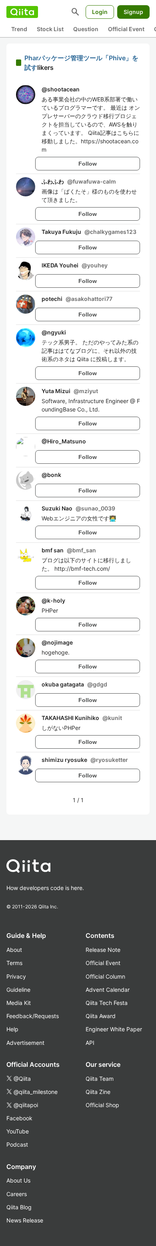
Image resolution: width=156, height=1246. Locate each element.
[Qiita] (22, 12)
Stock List (50, 29)
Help (12, 1029)
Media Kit (18, 1002)
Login (100, 11)
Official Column (105, 976)
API (90, 1042)
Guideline (18, 989)
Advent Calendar (108, 989)
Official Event (126, 29)
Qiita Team (100, 1078)
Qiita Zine (98, 1091)
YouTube (17, 1131)
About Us (18, 1180)
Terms (14, 962)
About (14, 949)
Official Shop (102, 1105)
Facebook (19, 1118)
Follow (87, 163)
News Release (24, 1220)
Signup (133, 11)
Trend (19, 29)
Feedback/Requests (32, 1016)
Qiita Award (101, 1016)
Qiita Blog (19, 1207)
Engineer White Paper (114, 1029)
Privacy (16, 976)
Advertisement (25, 1042)
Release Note (103, 949)
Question (85, 29)
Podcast (17, 1144)
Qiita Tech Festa (107, 1002)
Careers (16, 1194)
